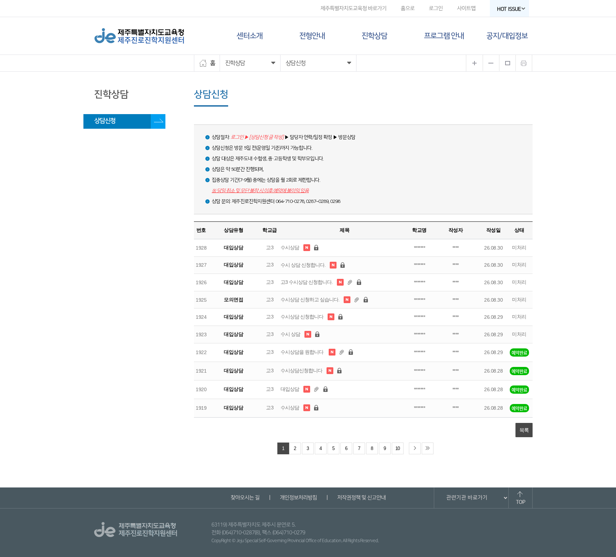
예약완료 (519, 352)
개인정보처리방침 (298, 497)
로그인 (436, 8)
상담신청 (104, 120)
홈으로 (408, 8)
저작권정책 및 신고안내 (361, 497)
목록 (524, 430)
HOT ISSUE (509, 9)
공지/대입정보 (507, 36)
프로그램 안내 (444, 36)
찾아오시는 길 (244, 497)
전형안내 (312, 36)
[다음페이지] (415, 448)
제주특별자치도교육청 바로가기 (353, 8)
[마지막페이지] (427, 448)
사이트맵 (466, 8)
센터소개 (249, 36)
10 (397, 448)
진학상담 (374, 36)
